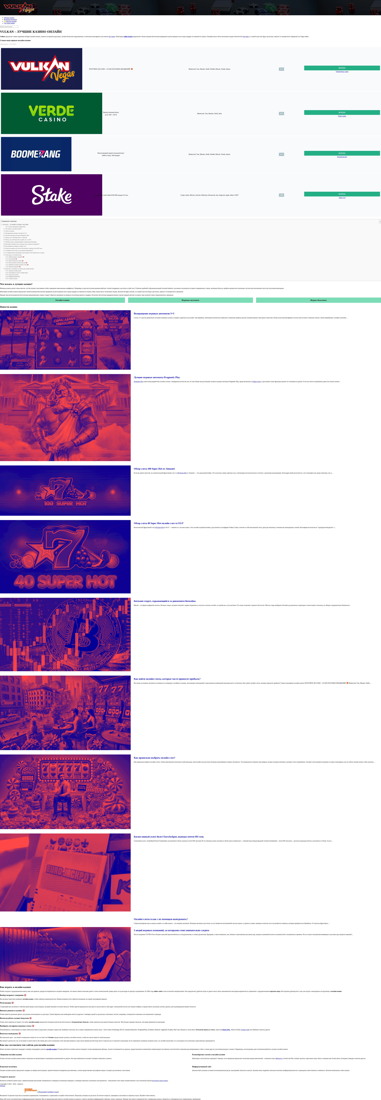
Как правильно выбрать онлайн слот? (16, 246)
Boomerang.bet (342, 157)
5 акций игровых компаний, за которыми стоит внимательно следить (25, 252)
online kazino (128, 36)
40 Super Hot (159, 527)
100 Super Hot (181, 473)
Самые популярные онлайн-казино (16, 226)
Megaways (279, 1058)
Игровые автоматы (10, 19)
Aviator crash (245, 1030)
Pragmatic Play (138, 381)
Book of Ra (226, 1030)
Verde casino (342, 116)
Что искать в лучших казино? (14, 229)
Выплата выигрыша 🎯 (14, 266)
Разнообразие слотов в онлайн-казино (18, 272)
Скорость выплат (13, 278)
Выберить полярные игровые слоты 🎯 (18, 264)
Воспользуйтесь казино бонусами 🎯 (18, 262)
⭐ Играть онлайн (10, 21)
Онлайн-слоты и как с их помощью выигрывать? (19, 250)
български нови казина (160, 1080)
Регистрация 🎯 (13, 259)
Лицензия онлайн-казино (15, 270)
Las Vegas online (9, 23)
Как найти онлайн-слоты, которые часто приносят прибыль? (22, 244)
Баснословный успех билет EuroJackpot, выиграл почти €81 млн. (24, 248)
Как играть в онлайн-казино (14, 255)
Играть (342, 68)
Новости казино (10, 231)
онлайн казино (51, 1049)
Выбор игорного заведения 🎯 (16, 257)
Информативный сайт (14, 276)
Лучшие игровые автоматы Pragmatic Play (17, 235)
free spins (246, 36)
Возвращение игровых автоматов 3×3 (16, 233)
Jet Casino (112, 36)
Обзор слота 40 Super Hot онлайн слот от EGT (18, 239)
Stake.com (342, 198)
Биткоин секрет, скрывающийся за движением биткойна (21, 242)
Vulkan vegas (256, 381)
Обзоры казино (9, 18)
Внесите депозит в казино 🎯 (16, 260)
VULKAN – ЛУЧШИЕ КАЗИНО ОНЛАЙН (15, 224)
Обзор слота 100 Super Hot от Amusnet (16, 237)
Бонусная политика (13, 274)
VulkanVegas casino (342, 71)
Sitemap (2, 1086)
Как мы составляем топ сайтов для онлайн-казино (20, 268)
